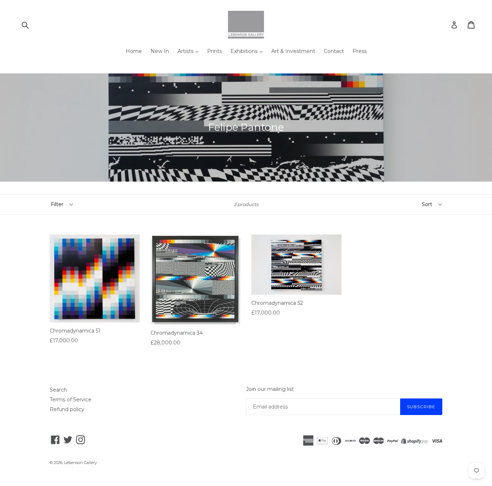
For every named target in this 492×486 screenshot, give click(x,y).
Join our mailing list (270, 389)
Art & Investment (293, 51)
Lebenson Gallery (80, 462)
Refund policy (67, 409)
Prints (214, 51)
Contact (334, 51)
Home (134, 51)
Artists (186, 51)
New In (160, 51)
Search (58, 390)
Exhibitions (245, 51)
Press (360, 51)
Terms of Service (70, 399)
